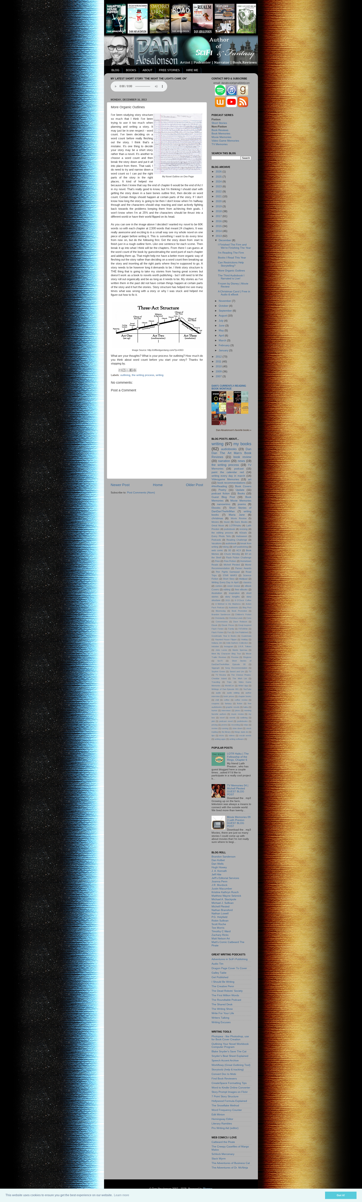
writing (159, 375)
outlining (125, 375)
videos (232, 735)
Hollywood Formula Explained (229, 1101)
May (222, 330)
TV (250, 671)
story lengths (232, 596)
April (222, 335)
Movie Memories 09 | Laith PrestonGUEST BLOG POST (239, 822)
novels (232, 717)
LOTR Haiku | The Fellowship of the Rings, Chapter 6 (238, 756)
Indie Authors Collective (237, 643)
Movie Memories (221, 137)
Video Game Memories (225, 140)
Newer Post (120, 485)
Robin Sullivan (220, 920)
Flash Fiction (217, 632)
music (227, 522)
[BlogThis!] (124, 370)
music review (237, 714)
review (215, 728)
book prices (228, 696)
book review (242, 457)
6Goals (243, 532)
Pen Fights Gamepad (228, 572)
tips (213, 735)
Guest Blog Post (223, 497)
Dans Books (241, 522)
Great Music (218, 525)
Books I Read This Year (232, 257)
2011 (219, 361)
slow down (237, 728)
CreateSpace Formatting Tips (229, 1083)
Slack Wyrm (219, 1158)
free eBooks (241, 589)
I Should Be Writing (223, 981)
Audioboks (233, 607)
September (226, 310)
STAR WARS (230, 575)
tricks (221, 735)
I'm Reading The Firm (231, 252)
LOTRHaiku (235, 525)
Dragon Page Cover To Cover (229, 968)
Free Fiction (230, 561)
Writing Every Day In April (225, 582)
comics (218, 586)
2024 (219, 181)
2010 (219, 366)
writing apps (220, 739)
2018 (219, 211)
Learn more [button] (121, 1195)
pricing (215, 725)
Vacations (217, 543)
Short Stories (219, 123)
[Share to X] (127, 370)
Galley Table (219, 972)
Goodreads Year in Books (224, 636)
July (221, 320)
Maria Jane (237, 514)
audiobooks (229, 449)
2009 (219, 371)
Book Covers (243, 486)
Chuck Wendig (232, 554)
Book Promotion (239, 611)
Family (231, 629)
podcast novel (225, 721)
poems (242, 504)
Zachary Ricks (220, 935)
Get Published (241, 632)
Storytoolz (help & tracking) (228, 1069)
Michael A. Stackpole (224, 899)
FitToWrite (243, 629)
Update (240, 490)
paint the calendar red (228, 472)
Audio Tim (217, 963)
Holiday (244, 639)
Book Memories (221, 133)
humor (214, 710)
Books (241, 493)
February (224, 345)
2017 (219, 216)
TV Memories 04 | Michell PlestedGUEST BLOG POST (237, 790)
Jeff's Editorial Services (225, 878)
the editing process (222, 532)
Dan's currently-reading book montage (229, 387)
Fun (229, 632)
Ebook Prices (228, 625)
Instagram (228, 646)
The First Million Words (225, 995)
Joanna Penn (219, 881)
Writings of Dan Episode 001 (225, 689)
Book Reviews (220, 130)
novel (222, 717)
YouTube (247, 689)
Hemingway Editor (222, 1119)
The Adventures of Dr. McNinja (230, 1167)
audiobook (230, 543)
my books (242, 443)
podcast (239, 468)
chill (217, 700)
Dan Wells (218, 863)
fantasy (228, 703)
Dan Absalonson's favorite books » (233, 430)
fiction (239, 703)
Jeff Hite (216, 874)
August (223, 315)
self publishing (240, 547)
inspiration (234, 593)
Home (158, 485)
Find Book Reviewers (224, 1078)
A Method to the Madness (228, 604)
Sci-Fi (220, 661)
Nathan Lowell (220, 913)
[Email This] (120, 370)
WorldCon (229, 685)
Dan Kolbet (218, 860)
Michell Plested (232, 564)
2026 (219, 171)
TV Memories (220, 144)
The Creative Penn (223, 986)
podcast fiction (221, 493)
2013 (219, 236)
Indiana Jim (217, 643)
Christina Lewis (236, 618)
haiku (245, 707)
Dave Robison (240, 621)
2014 (219, 231)
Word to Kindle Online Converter (231, 1087)
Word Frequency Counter (227, 1110)
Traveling (216, 682)
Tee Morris (218, 927)
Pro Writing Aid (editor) (225, 1128)
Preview (235, 657)
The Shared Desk (222, 1004)
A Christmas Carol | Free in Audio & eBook (234, 293)
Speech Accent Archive (225, 1060)
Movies (215, 522)
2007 (219, 376)
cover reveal (233, 586)
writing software (236, 739)
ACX (238, 550)
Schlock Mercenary (223, 1154)
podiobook (229, 529)
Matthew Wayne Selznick (226, 895)
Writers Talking (220, 1017)
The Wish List (239, 678)
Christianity (220, 618)
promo (224, 725)
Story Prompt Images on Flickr (230, 1092)
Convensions (222, 621)
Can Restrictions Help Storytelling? (231, 264)
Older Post (194, 485)
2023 (219, 186)
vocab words (245, 735)
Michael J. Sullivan (223, 903)
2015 (219, 226)
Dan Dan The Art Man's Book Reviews (231, 453)
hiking (225, 547)
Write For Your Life (223, 1013)
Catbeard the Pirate (223, 1142)
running (225, 728)
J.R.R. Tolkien (244, 646)
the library (226, 732)
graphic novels (232, 707)
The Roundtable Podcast (226, 999)
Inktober (215, 646)
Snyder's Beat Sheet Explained (230, 1056)
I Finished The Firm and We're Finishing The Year (234, 246)
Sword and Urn (237, 671)
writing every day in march (228, 475)
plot (213, 721)
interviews (226, 710)
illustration (217, 593)
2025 (219, 176)
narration (224, 461)
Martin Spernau (239, 650)
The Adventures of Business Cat (231, 1163)
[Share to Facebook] (131, 370)
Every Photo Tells (221, 536)
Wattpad (243, 579)
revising (243, 529)
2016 (219, 221)
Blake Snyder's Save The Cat (229, 1051)
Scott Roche (219, 924)
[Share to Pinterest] (135, 370)
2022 (219, 191)
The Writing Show (222, 1009)
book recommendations (231, 482)
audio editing (233, 693)
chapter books (244, 696)
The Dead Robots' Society (227, 990)
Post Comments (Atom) (141, 492)
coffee (226, 700)
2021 (219, 196)
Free (217, 561)
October (224, 305)
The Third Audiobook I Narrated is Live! (231, 277)
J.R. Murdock (219, 885)
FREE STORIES (169, 70)
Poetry (222, 490)
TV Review (221, 675)
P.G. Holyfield (219, 917)
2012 (219, 356)
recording (235, 725)
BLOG (115, 70)
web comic (217, 550)
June (222, 325)
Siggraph (216, 668)
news (241, 461)
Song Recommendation (236, 668)
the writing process (143, 375)
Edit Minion (218, 1114)
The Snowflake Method (225, 1105)
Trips (229, 682)
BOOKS (131, 70)
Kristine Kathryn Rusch (225, 892)
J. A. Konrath (219, 871)
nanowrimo (223, 504)
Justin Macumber (222, 888)
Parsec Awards (243, 568)
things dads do (241, 732)
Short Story (229, 579)
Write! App (243, 685)
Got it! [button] (341, 1195)
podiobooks (242, 721)
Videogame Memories (225, 479)
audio (218, 693)
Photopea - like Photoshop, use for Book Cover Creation (230, 1038)
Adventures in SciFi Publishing (230, 959)
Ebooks (216, 507)
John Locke (221, 650)
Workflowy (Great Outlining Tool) (231, 1065)
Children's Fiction (243, 614)
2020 (219, 201)
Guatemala (246, 636)
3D (229, 550)
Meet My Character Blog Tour (226, 653)
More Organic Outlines (231, 270)
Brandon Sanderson (221, 614)
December (225, 240)
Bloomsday (221, 611)
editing (226, 589)
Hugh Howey (219, 867)
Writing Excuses (221, 1022)
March (223, 340)
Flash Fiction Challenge (238, 557)
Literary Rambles (222, 1123)
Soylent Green (218, 671)
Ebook (214, 625)
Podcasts (216, 540)
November (225, 301)
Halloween (241, 536)
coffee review (241, 700)
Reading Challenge (236, 540)
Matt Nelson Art (221, 938)
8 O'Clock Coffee (243, 600)
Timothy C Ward (221, 931)
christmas (217, 518)
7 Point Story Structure (225, 1096)
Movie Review (239, 518)
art (249, 479)
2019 (219, 206)
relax (246, 725)
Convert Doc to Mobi (224, 1074)
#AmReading (219, 486)
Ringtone (247, 657)
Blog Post (246, 607)
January (224, 350)
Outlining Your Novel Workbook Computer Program (230, 1045)
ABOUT (147, 70)
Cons (248, 618)
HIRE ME (192, 70)
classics (247, 582)
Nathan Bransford (222, 910)
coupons (215, 703)
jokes (237, 710)
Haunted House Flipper (226, 639)
